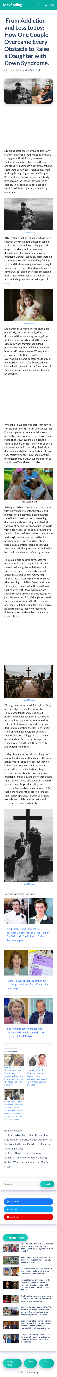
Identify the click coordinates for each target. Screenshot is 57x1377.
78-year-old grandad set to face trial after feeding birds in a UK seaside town (36, 1260)
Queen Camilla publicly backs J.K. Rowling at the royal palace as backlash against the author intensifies (36, 1338)
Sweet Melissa (29, 232)
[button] (38, 5)
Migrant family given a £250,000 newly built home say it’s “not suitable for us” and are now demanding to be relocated (36, 1311)
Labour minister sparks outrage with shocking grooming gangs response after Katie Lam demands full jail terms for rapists (37, 1324)
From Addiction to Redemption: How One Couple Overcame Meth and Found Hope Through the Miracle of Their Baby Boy (14, 1076)
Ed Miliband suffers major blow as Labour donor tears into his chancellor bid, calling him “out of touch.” (37, 1247)
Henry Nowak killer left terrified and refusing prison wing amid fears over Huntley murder (36, 1271)
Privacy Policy (10, 1363)
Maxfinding (12, 5)
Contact (46, 1361)
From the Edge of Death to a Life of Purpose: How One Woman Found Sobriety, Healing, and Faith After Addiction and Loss (37, 1076)
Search (47, 1184)
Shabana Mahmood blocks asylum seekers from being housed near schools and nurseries (37, 1298)
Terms (30, 1361)
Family (11, 1130)
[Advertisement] (28, 128)
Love (19, 1130)
